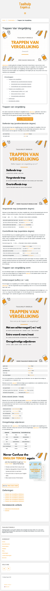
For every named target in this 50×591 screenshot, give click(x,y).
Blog (3, 551)
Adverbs (7, 510)
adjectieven (32, 111)
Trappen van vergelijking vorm (16, 89)
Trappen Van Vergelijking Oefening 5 (14, 501)
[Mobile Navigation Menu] (25, 13)
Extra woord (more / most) (18, 93)
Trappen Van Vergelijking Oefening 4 (14, 499)
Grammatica (11, 20)
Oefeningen (12, 98)
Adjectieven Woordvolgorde (12, 508)
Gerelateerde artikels (14, 101)
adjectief (28, 273)
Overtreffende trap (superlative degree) (21, 86)
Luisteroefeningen (6, 555)
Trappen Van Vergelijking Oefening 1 (14, 494)
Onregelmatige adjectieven (18, 96)
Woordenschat (6, 544)
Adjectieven (5, 65)
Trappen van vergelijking (15, 79)
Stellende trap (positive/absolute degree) (21, 81)
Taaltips (4, 548)
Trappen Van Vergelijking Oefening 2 (14, 495)
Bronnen (4, 557)
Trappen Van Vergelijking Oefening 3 (14, 497)
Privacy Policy (7, 584)
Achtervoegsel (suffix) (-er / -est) (19, 91)
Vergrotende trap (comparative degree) (21, 84)
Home (3, 20)
